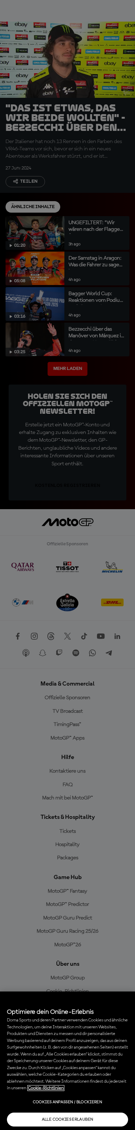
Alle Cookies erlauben (67, 1119)
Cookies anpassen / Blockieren (67, 1102)
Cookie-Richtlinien (46, 1088)
